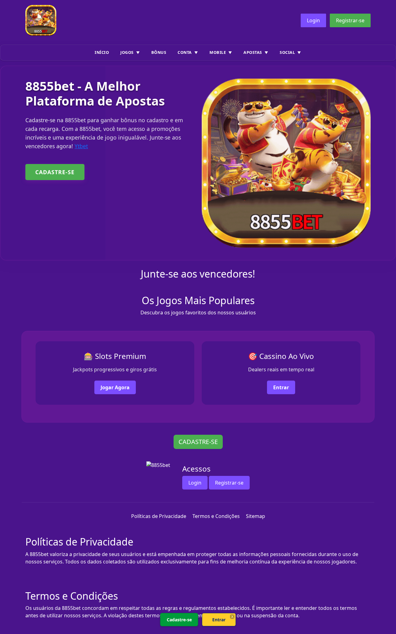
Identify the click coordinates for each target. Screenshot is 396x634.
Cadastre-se (179, 620)
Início (102, 52)
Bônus (158, 52)
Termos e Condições (216, 516)
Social (287, 52)
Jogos (127, 52)
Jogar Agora (115, 387)
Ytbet (81, 146)
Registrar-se (350, 20)
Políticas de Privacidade (158, 516)
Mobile (217, 52)
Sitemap (255, 516)
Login (313, 20)
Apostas (252, 52)
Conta (185, 52)
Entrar (281, 387)
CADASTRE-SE (55, 172)
